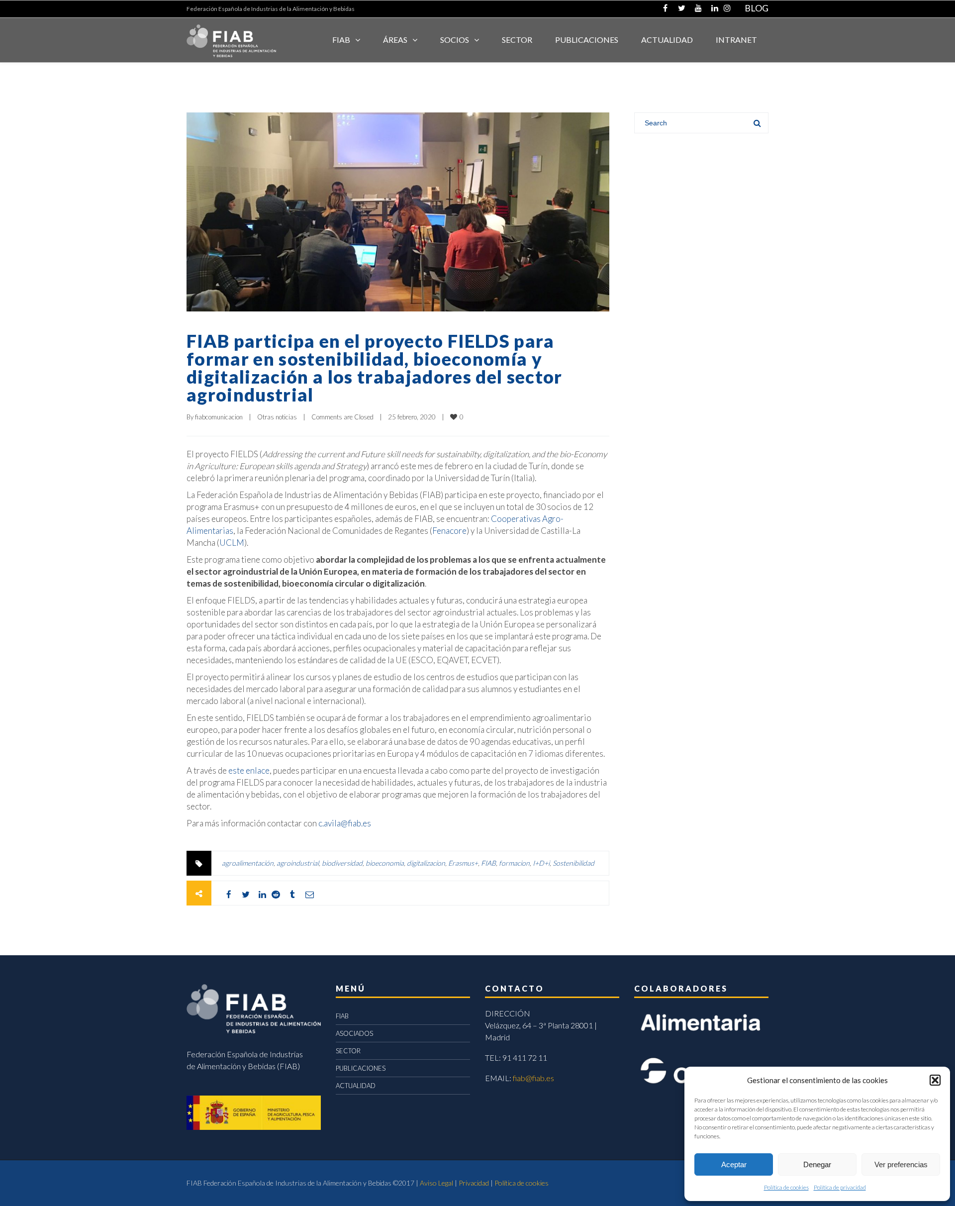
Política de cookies (786, 1187)
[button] (935, 1080)
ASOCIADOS (354, 1033)
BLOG (756, 7)
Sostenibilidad (573, 863)
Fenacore (449, 530)
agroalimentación (248, 863)
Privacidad (474, 1183)
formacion (514, 863)
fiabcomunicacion (219, 417)
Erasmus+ (463, 863)
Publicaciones (586, 39)
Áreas (395, 39)
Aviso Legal (436, 1183)
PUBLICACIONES (360, 1068)
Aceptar (734, 1164)
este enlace (249, 770)
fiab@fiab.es (533, 1078)
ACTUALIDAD (667, 39)
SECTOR (517, 39)
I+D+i (541, 863)
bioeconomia (385, 863)
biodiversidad (342, 863)
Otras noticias (277, 417)
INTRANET (736, 39)
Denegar (817, 1164)
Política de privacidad (840, 1187)
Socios (454, 39)
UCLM (231, 542)
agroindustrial (298, 863)
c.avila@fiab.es (344, 823)
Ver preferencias (901, 1164)
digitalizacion (426, 863)
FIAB (341, 39)
